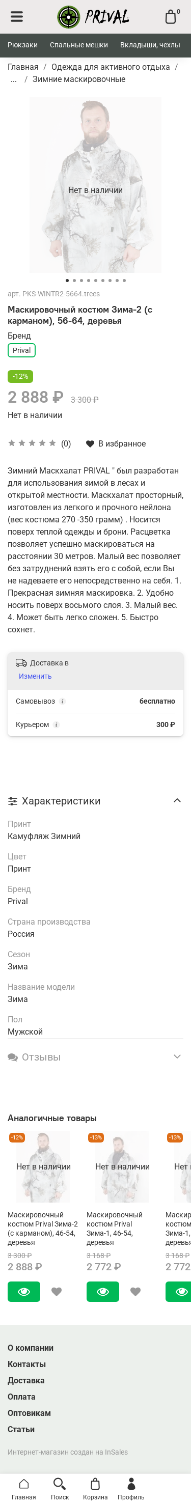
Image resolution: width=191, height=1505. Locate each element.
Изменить (35, 676)
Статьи (21, 1429)
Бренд (19, 336)
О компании (30, 1348)
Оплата (22, 1397)
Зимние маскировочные (79, 79)
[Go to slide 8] (117, 280)
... (14, 79)
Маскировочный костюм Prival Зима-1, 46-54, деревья (115, 1229)
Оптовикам (29, 1413)
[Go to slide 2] (74, 280)
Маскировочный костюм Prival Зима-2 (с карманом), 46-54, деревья (43, 1229)
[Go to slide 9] (124, 280)
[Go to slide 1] (67, 280)
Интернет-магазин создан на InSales (68, 1452)
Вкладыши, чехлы (150, 45)
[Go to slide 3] (81, 280)
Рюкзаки (23, 45)
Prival (22, 350)
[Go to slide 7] (110, 280)
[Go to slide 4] (88, 280)
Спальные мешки (79, 45)
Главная (23, 67)
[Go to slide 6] (102, 280)
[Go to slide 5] (95, 280)
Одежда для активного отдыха (110, 67)
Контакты (27, 1364)
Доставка (26, 1380)
